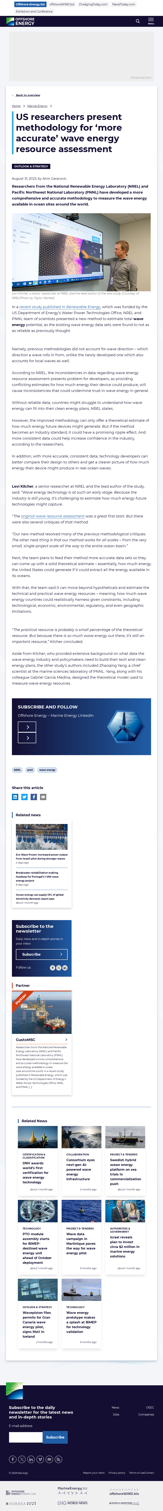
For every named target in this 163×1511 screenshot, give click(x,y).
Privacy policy (117, 1472)
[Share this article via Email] (43, 797)
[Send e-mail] (49, 1459)
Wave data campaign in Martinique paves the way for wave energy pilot (81, 1243)
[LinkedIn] (65, 968)
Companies (146, 1414)
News (115, 1407)
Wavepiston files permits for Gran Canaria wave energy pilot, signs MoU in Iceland (37, 1324)
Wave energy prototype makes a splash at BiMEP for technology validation (81, 1322)
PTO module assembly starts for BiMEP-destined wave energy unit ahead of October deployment (37, 1248)
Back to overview (27, 95)
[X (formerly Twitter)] (58, 968)
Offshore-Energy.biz (30, 4)
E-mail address (20, 1426)
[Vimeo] (40, 1459)
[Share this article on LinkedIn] (15, 797)
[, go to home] (20, 21)
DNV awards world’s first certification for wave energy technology (36, 1172)
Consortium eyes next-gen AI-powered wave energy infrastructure (80, 1169)
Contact (149, 1472)
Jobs (116, 1414)
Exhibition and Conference (34, 11)
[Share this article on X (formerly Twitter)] (24, 797)
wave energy (47, 770)
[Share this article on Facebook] (34, 797)
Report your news (94, 1472)
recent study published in (59, 307)
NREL (17, 770)
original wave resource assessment (52, 516)
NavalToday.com (123, 4)
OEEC (150, 1407)
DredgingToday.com (93, 4)
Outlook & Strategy (31, 166)
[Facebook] (52, 968)
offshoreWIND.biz (62, 4)
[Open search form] (137, 21)
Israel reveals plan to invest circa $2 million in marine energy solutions (125, 1246)
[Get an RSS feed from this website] (58, 1459)
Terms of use (136, 1472)
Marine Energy (37, 106)
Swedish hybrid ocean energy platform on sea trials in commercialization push (125, 1172)
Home (16, 106)
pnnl (30, 770)
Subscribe (31, 954)
